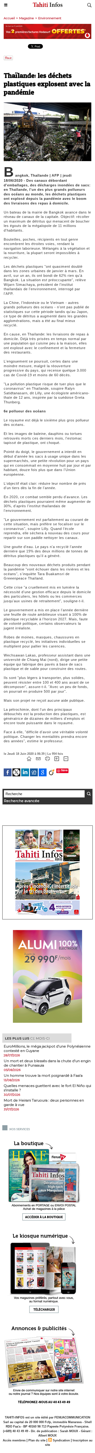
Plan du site (36, 1440)
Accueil (9, 18)
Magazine (26, 18)
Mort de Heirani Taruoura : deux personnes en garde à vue (44, 1102)
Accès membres (14, 1440)
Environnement (49, 18)
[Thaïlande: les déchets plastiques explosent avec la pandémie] (47, 104)
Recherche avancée (21, 801)
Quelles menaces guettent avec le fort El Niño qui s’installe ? (47, 1087)
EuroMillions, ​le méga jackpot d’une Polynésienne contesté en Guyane (47, 1048)
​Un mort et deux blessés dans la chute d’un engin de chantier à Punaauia (47, 1063)
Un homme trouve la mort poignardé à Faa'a (43, 1075)
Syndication (61, 1440)
